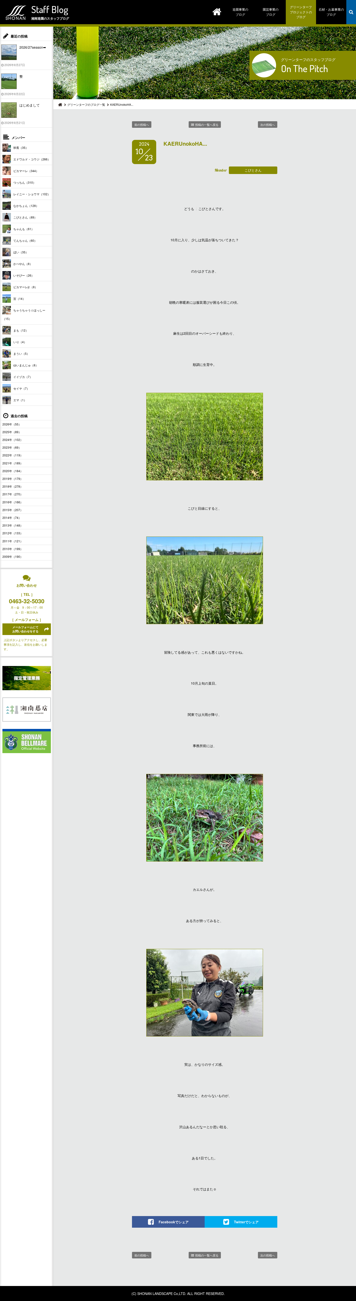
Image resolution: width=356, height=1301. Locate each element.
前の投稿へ (141, 124)
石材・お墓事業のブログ (331, 12)
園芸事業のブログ (271, 12)
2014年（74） (11, 517)
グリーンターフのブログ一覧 (86, 104)
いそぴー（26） (23, 275)
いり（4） (20, 342)
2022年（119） (12, 455)
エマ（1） (20, 400)
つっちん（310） (24, 182)
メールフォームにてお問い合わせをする (25, 629)
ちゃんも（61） (23, 229)
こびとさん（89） (25, 217)
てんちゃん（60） (25, 240)
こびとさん (253, 170)
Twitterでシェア (246, 1221)
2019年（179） (12, 479)
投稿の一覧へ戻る (206, 124)
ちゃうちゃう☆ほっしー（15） (23, 314)
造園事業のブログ (240, 12)
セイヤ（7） (21, 388)
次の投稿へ (267, 124)
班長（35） (20, 147)
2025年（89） (11, 432)
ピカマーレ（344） (26, 171)
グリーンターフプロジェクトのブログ (301, 12)
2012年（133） (12, 533)
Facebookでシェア (174, 1221)
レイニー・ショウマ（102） (31, 194)
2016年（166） (12, 502)
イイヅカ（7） (22, 377)
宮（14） (19, 298)
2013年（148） (12, 525)
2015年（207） (12, 510)
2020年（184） (12, 471)
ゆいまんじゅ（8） (25, 365)
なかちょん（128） (26, 206)
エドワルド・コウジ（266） (31, 159)
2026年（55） (11, 424)
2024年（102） (12, 440)
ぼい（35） (20, 252)
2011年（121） (12, 541)
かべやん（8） (22, 264)
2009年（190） (12, 556)
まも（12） (20, 330)
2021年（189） (12, 463)
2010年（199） (12, 549)
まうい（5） (21, 353)
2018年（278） (12, 486)
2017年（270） (12, 494)
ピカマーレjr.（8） (25, 287)
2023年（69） (11, 447)
